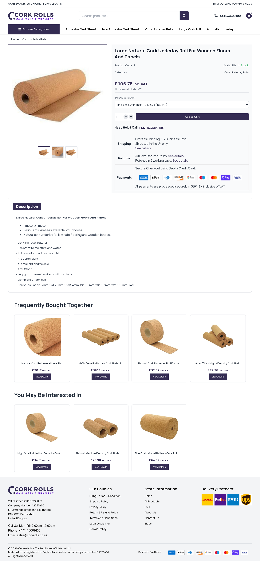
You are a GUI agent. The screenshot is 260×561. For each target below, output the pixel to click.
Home (15, 39)
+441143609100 (229, 16)
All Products (152, 501)
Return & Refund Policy (103, 512)
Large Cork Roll (190, 29)
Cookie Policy (97, 529)
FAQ (147, 507)
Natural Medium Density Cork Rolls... (98, 453)
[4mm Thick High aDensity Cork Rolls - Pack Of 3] (218, 337)
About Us (150, 512)
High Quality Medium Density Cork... (40, 453)
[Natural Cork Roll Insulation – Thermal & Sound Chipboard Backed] (42, 337)
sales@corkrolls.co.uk (32, 535)
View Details (42, 376)
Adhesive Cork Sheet (81, 29)
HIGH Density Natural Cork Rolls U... (101, 363)
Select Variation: (125, 97)
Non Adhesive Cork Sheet (120, 29)
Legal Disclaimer (99, 523)
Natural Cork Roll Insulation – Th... (42, 363)
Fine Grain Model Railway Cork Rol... (157, 453)
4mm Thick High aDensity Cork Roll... (218, 363)
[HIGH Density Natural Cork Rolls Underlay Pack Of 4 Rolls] (101, 337)
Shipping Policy (98, 501)
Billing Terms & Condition (104, 496)
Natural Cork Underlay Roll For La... (159, 363)
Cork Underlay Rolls (159, 29)
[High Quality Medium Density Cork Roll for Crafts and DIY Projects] (42, 427)
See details (143, 148)
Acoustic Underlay (220, 29)
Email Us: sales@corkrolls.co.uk (232, 3)
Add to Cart (192, 116)
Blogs (148, 523)
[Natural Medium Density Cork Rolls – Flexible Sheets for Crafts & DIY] (101, 427)
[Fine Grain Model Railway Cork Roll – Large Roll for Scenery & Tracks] (159, 427)
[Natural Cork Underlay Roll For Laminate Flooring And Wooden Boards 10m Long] (159, 337)
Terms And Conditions (103, 518)
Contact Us (152, 518)
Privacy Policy (97, 507)
